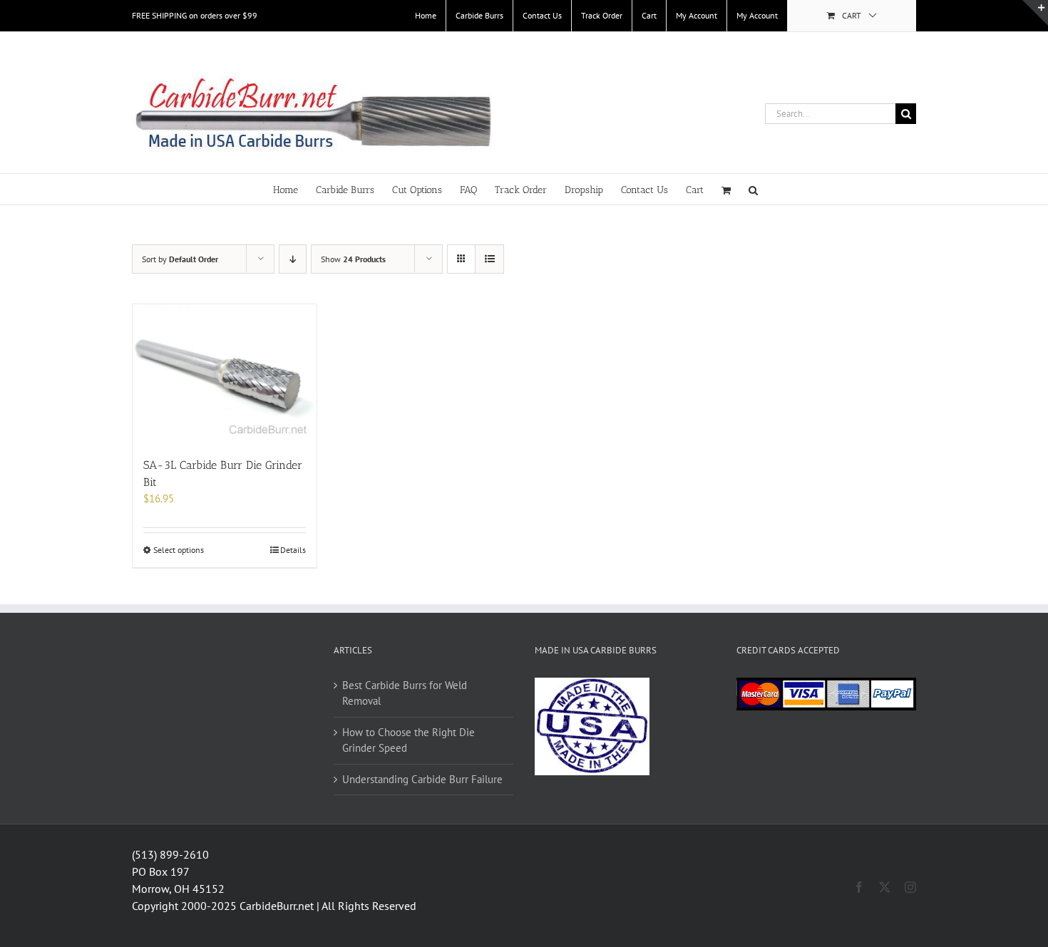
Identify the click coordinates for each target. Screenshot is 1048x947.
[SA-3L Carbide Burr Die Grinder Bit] (225, 373)
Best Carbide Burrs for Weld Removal (404, 693)
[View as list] (489, 259)
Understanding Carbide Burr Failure (422, 779)
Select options (178, 549)
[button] (753, 189)
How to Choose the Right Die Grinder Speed (408, 740)
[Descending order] (293, 259)
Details (293, 549)
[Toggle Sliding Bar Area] (1035, 13)
